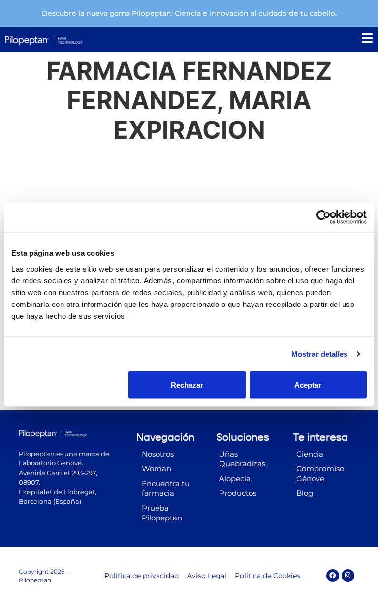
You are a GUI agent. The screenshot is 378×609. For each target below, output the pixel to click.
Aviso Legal (206, 575)
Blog (304, 493)
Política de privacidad (141, 575)
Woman (156, 468)
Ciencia (309, 453)
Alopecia (235, 478)
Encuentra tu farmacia (165, 488)
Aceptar (307, 384)
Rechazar (187, 384)
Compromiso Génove (320, 473)
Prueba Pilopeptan (162, 512)
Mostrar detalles (319, 354)
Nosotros (158, 453)
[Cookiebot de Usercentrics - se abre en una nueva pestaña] (324, 217)
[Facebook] (332, 575)
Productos (237, 493)
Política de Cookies (267, 575)
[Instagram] (348, 575)
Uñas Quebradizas (242, 458)
